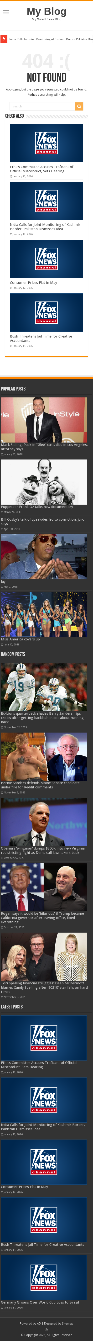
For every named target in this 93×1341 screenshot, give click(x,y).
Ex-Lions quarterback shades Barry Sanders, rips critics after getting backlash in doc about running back (42, 717)
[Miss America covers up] (44, 614)
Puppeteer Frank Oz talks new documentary (37, 507)
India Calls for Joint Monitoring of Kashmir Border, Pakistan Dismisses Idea (45, 226)
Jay (3, 581)
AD (39, 1323)
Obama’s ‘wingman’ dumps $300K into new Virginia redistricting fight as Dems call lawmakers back (43, 850)
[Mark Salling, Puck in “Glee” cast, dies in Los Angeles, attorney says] (44, 420)
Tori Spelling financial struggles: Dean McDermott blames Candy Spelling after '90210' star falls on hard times (44, 987)
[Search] (79, 106)
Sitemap (67, 1323)
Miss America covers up (20, 639)
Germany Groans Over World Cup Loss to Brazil (40, 1302)
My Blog (47, 11)
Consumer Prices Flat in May (33, 282)
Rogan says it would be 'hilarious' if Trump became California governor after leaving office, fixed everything (42, 917)
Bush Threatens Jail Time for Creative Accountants (42, 1244)
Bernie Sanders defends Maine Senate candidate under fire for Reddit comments (40, 785)
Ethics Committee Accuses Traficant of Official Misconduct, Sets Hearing (41, 169)
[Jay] (44, 556)
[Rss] (46, 1329)
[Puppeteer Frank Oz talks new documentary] (44, 482)
